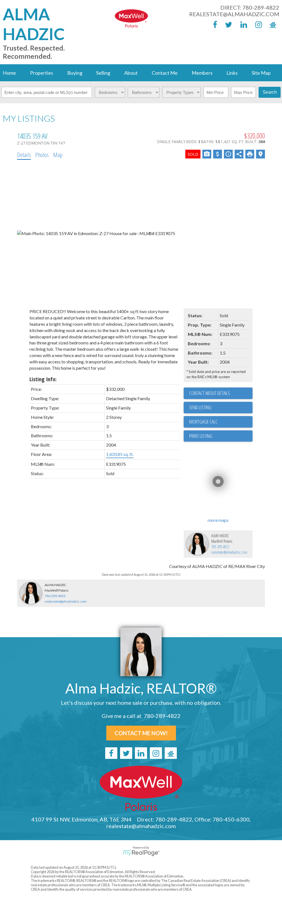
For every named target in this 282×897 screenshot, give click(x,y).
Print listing (200, 436)
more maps (218, 520)
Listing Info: (43, 379)
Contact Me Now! (141, 733)
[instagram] (257, 24)
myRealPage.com (141, 853)
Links (232, 73)
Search (270, 92)
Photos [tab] (42, 155)
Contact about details (209, 393)
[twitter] (227, 24)
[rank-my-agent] (272, 24)
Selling (103, 73)
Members (202, 73)
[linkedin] (242, 24)
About (131, 73)
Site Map (261, 73)
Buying (74, 73)
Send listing (200, 407)
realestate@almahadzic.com (234, 14)
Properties (41, 73)
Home (9, 73)
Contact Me (165, 73)
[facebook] (212, 24)
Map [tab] (58, 155)
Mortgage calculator (221, 421)
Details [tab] (24, 155)
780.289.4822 (220, 546)
